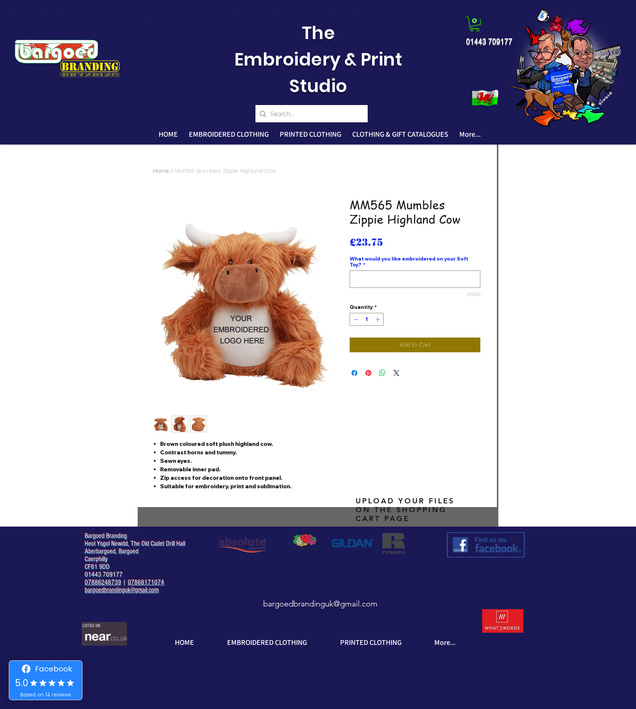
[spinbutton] (367, 319)
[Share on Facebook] (354, 373)
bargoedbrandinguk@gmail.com (320, 604)
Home (161, 170)
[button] (475, 24)
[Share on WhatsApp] (382, 373)
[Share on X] (396, 373)
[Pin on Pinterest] (368, 373)
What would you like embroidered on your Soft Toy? (409, 262)
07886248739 (103, 582)
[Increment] (378, 319)
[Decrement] (355, 319)
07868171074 (146, 582)
